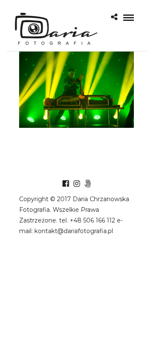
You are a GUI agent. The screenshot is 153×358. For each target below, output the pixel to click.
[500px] (87, 183)
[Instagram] (76, 183)
